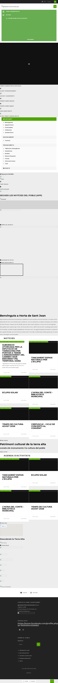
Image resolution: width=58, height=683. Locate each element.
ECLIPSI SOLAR (10, 392)
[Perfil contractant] (0, 186)
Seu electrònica (9, 132)
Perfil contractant (4, 189)
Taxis (6, 163)
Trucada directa (8, 145)
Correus (7, 158)
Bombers (7, 153)
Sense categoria (20, 341)
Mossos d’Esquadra (10, 156)
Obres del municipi (12, 341)
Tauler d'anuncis (4, 184)
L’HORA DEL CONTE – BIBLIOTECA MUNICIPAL (42, 394)
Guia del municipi (8, 137)
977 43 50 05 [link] (31, 609)
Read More (23, 372)
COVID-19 (7, 168)
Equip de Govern (9, 125)
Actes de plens (9, 127)
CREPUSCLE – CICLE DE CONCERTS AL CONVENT (43, 426)
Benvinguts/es (9, 122)
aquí (28, 611)
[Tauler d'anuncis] (0, 181)
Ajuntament (8, 119)
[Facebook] (42, 2)
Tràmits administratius (12, 11)
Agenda (31, 341)
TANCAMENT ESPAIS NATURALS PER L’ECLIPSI (41, 359)
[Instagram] (45, 2)
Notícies (8, 14)
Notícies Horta (3, 341)
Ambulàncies (8, 151)
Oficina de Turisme (10, 161)
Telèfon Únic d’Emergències (12, 148)
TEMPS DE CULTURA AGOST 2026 (12, 425)
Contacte (7, 140)
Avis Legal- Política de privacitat (29, 668)
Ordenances (8, 130)
